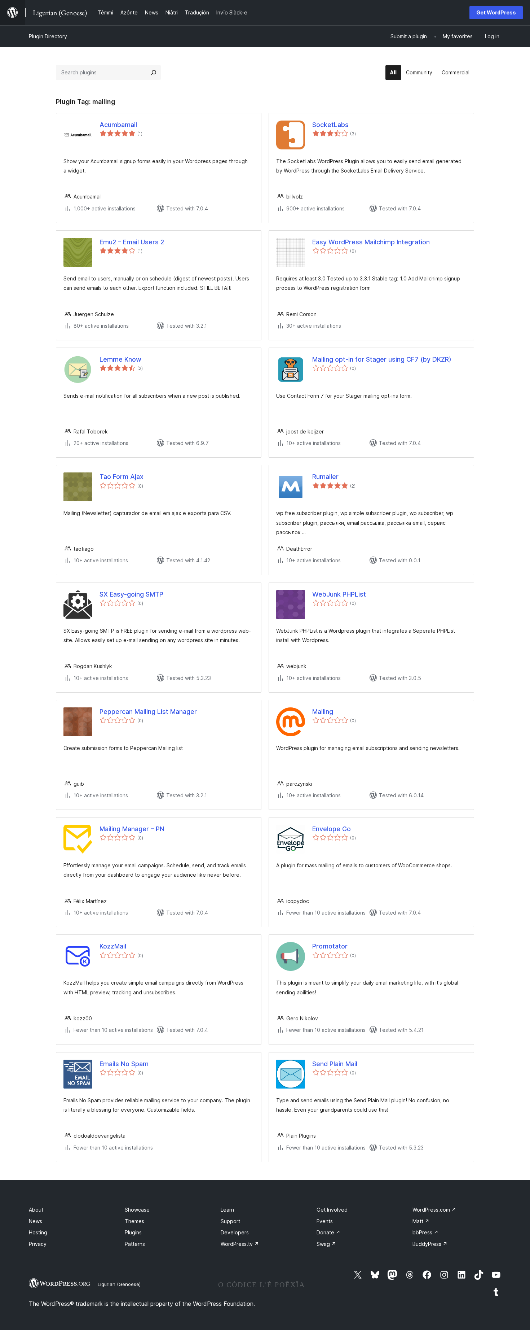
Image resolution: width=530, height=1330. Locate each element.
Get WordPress (496, 12)
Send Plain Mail (334, 1064)
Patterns (135, 1244)
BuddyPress (429, 1244)
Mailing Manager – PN (132, 829)
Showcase (137, 1210)
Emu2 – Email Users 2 (132, 242)
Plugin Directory (48, 36)
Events (325, 1221)
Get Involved (332, 1210)
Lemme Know (120, 359)
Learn (227, 1210)
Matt (420, 1221)
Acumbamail (118, 124)
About (36, 1210)
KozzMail (113, 946)
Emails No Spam (124, 1064)
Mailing (322, 711)
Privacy (38, 1244)
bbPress (425, 1232)
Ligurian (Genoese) (119, 1284)
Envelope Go (331, 829)
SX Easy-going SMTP (131, 594)
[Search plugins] (153, 72)
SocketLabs (330, 124)
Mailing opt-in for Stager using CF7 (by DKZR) (381, 359)
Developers (235, 1232)
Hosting (38, 1232)
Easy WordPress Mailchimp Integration (371, 242)
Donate (328, 1232)
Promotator (330, 946)
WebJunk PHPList (339, 594)
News (35, 1221)
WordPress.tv (240, 1244)
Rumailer (325, 476)
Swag (326, 1244)
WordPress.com (434, 1210)
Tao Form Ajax (121, 476)
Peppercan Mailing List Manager (148, 711)
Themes (134, 1221)
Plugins (133, 1232)
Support (230, 1221)
